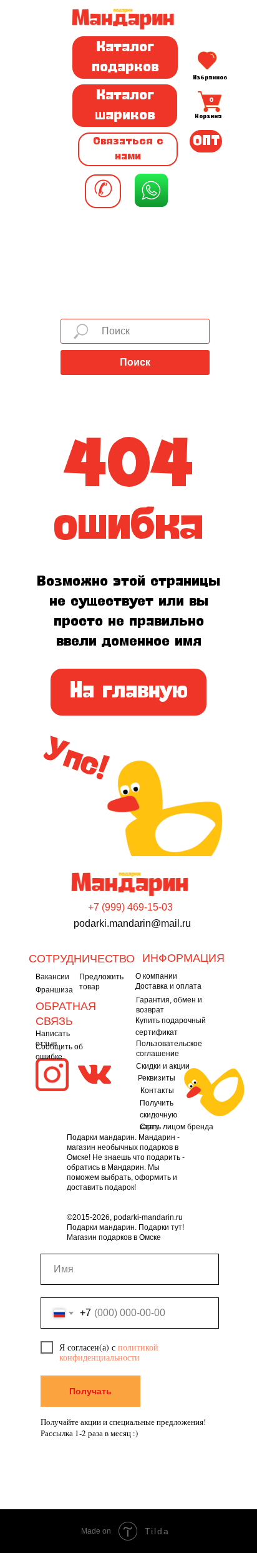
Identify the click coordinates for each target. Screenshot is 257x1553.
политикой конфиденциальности (108, 1352)
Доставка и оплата (168, 986)
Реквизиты (156, 1078)
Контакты (157, 1090)
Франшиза (54, 990)
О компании (156, 976)
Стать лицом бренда (176, 1126)
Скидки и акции (163, 1066)
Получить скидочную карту (158, 1115)
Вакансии (52, 976)
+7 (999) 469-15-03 (130, 907)
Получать (90, 1391)
